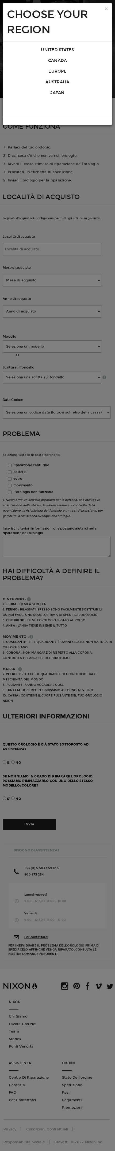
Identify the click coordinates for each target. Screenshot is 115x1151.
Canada (57, 60)
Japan (57, 92)
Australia (57, 82)
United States (57, 49)
